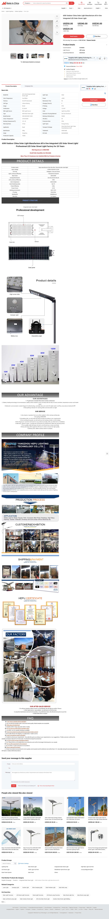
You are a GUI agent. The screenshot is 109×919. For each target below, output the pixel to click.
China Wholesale (48, 907)
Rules (106, 8)
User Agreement (63, 912)
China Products (23, 907)
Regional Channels (73, 907)
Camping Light (15, 887)
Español (22, 909)
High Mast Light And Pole (87, 866)
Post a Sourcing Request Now (46, 785)
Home (3, 11)
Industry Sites (65, 907)
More (3, 902)
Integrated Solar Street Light (61, 866)
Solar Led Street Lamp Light (10, 899)
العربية (63, 909)
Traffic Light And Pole (33, 869)
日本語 (72, 909)
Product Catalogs (24, 863)
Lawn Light (5, 887)
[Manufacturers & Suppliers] (10, 3)
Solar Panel (31, 872)
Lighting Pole (5, 866)
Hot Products (15, 907)
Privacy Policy (78, 912)
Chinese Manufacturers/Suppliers (35, 907)
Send (13, 785)
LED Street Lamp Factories (53, 895)
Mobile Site (89, 907)
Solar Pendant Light (50, 887)
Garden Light (25, 887)
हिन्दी (76, 909)
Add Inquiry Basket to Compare (31, 62)
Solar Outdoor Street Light (26, 899)
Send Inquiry (73, 36)
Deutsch (51, 909)
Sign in (105, 4)
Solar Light (26, 11)
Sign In (65, 79)
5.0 (87, 88)
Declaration (71, 912)
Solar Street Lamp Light (83, 895)
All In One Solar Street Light (43, 899)
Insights (95, 907)
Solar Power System (6, 872)
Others (56, 872)
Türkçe (85, 909)
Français (34, 909)
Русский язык (40, 909)
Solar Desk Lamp (63, 887)
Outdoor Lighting (18, 11)
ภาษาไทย (81, 909)
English (17, 909)
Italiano (46, 909)
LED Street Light (6, 869)
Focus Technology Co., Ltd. (44, 912)
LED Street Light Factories (22, 895)
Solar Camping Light (37, 887)
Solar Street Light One (68, 895)
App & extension (88, 8)
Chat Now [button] (97, 36)
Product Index (82, 907)
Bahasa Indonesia (99, 909)
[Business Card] (105, 93)
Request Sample (91, 40)
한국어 (67, 909)
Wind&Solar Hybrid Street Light (62, 869)
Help (79, 8)
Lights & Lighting (9, 11)
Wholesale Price (56, 907)
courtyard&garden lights (87, 869)
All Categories (7, 8)
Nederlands (57, 909)
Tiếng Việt (91, 909)
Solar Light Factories (8, 895)
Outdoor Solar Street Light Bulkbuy (61, 899)
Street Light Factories (38, 895)
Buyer (70, 8)
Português (28, 909)
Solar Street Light (32, 866)
